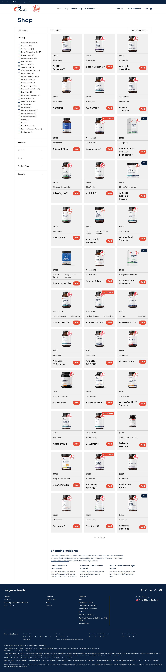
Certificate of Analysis (87, 605)
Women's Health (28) (28, 80)
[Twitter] (146, 590)
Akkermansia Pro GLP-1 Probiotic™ (126, 152)
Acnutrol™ (58, 108)
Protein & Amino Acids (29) (30, 76)
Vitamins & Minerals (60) (29, 43)
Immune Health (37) (27, 55)
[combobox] (148, 600)
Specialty (21, 174)
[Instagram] (155, 590)
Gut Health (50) (26, 46)
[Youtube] (160, 590)
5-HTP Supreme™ (59, 68)
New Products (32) (27, 64)
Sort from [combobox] (139, 30)
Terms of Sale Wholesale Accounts (99, 633)
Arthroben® (59, 403)
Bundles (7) (25, 120)
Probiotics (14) (26, 104)
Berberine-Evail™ (125, 486)
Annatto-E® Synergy (59, 362)
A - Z (20, 158)
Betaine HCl (92, 526)
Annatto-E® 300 (95, 322)
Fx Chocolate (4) (26, 132)
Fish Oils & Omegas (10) (29, 116)
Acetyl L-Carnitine (124, 68)
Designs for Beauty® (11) (29, 113)
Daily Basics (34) (26, 61)
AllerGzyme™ (60, 193)
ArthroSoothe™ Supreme (128, 404)
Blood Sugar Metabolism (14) (30, 95)
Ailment (21, 150)
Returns (82, 612)
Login (146, 9)
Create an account (134, 9)
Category (21, 38)
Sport (31, 2)
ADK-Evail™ (92, 108)
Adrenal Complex (124, 109)
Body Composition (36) (29, 58)
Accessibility (84, 623)
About (59, 9)
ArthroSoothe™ (94, 403)
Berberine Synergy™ (91, 486)
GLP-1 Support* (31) (27, 67)
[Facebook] (141, 590)
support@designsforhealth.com (16, 603)
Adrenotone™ (93, 149)
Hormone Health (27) (28, 83)
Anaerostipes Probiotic (126, 282)
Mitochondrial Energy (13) (29, 110)
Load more (101, 537)
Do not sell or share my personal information (69, 639)
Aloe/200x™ (60, 238)
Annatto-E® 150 (61, 322)
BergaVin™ (59, 526)
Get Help (7, 599)
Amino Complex (62, 283)
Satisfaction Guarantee (88, 609)
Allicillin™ (91, 193)
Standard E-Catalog (86, 615)
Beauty (23, 2)
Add (76, 68)
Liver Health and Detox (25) (30, 89)
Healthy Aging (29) (27, 73)
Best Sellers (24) (26, 92)
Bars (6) (24, 123)
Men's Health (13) (26, 107)
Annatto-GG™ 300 (91, 362)
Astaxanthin (60, 444)
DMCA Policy (26, 639)
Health (15, 2)
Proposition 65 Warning (129, 633)
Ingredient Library (86, 602)
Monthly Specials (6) (28, 126)
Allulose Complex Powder (124, 196)
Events (48, 602)
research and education (60, 561)
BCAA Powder (61, 485)
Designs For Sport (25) (28, 86)
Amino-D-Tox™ (94, 281)
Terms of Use (60, 633)
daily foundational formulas (101, 558)
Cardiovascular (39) (27, 49)
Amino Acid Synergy (126, 238)
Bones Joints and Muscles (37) (31, 52)
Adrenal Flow (60, 149)
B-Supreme (92, 444)
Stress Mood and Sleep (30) (30, 70)
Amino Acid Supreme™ (93, 241)
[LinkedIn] (151, 590)
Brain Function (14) (27, 98)
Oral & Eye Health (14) (28, 101)
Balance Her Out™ (124, 445)
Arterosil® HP (126, 361)
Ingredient (22, 142)
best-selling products (75, 558)
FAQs (88, 572)
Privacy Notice (27, 633)
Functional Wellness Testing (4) (31, 129)
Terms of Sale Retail (62, 636)
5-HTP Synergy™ (95, 67)
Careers (49, 605)
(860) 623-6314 (9, 606)
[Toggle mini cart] (151, 9)
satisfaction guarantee (124, 572)
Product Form (23, 166)
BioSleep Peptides (124, 527)
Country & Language (143, 597)
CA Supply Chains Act (128, 636)
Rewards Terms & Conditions (97, 636)
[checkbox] (19, 43)
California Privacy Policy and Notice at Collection (37, 636)
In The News (51, 599)
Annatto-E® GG (127, 322)
